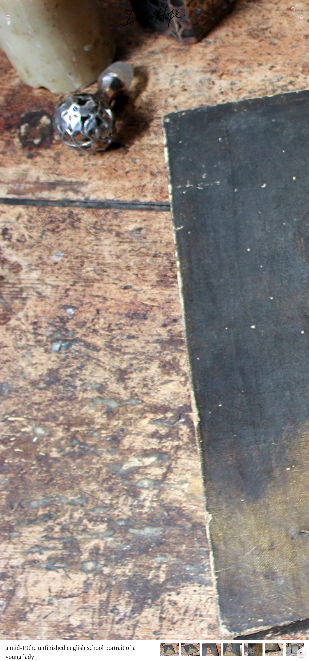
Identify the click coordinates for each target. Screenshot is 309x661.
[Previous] (160, 650)
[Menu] (8, 18)
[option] (169, 650)
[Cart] (301, 17)
